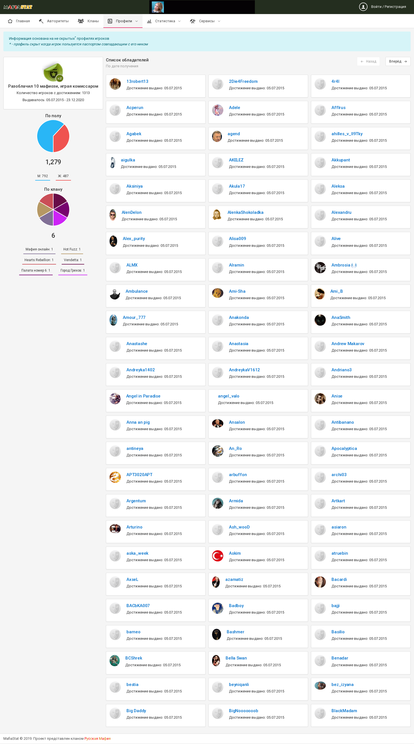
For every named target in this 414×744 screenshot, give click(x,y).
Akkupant (340, 160)
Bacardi (339, 579)
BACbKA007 (138, 605)
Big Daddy (136, 710)
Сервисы (206, 21)
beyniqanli (239, 684)
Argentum (136, 500)
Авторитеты (57, 21)
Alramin (236, 265)
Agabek (133, 133)
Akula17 (237, 186)
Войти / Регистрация (388, 7)
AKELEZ (236, 160)
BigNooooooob (243, 710)
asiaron (338, 527)
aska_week (137, 553)
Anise (336, 396)
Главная (22, 21)
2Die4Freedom (243, 81)
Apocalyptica (344, 448)
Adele (234, 107)
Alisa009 (237, 238)
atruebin (339, 553)
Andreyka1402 (140, 369)
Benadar (339, 658)
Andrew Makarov (347, 343)
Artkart (338, 500)
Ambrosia (341, 265)
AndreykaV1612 (244, 369)
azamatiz (234, 579)
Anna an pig (138, 422)
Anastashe (136, 343)
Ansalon (237, 422)
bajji (335, 605)
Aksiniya (134, 186)
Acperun (134, 107)
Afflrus (338, 107)
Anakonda (239, 317)
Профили (124, 21)
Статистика (165, 21)
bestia (132, 684)
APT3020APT (139, 474)
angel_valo (228, 396)
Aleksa (338, 186)
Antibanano (342, 422)
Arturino (134, 527)
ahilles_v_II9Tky (346, 133)
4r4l (335, 81)
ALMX (131, 265)
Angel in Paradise (143, 396)
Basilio (337, 631)
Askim (235, 553)
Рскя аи (97, 738)
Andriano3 (341, 369)
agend (234, 133)
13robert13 (137, 81)
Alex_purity (134, 238)
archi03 (338, 474)
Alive (336, 238)
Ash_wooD (239, 527)
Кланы (93, 21)
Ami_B (336, 291)
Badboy (236, 605)
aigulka (128, 160)
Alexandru (341, 212)
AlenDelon (132, 212)
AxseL (132, 579)
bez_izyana (342, 684)
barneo (133, 631)
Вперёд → (398, 61)
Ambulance (137, 291)
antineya (134, 448)
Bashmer (235, 631)
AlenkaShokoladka (246, 212)
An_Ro (235, 448)
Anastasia (238, 343)
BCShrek (133, 658)
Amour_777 (134, 317)
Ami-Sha (237, 291)
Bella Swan (236, 658)
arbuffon (238, 474)
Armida (236, 500)
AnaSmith (340, 317)
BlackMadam (344, 710)
